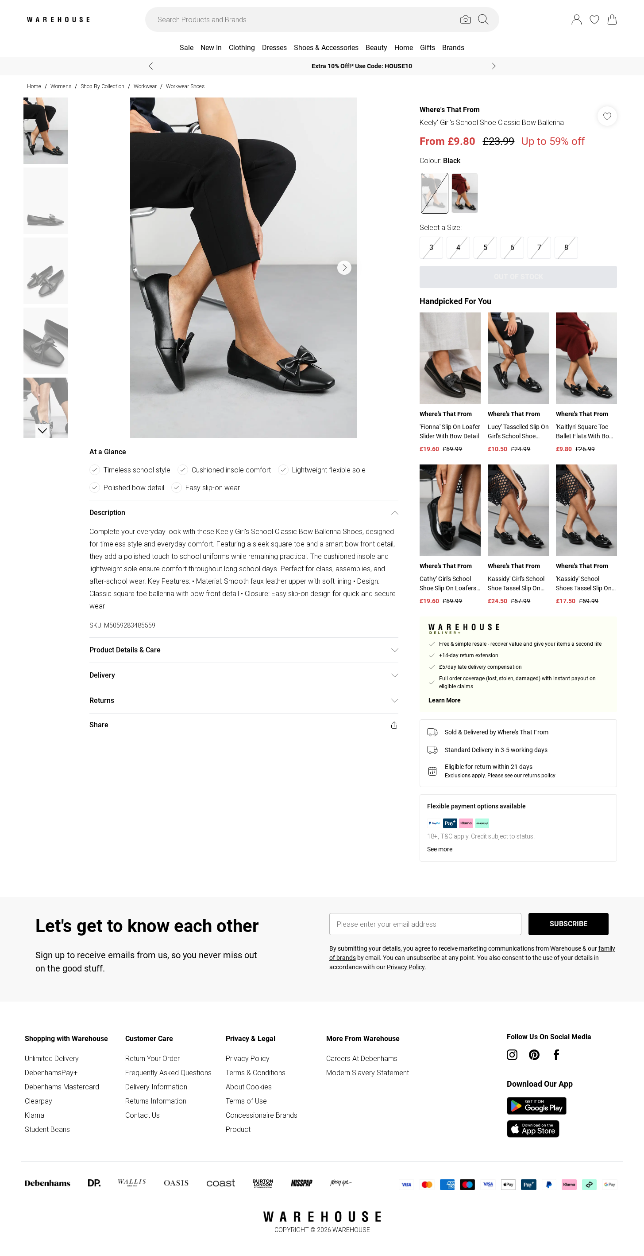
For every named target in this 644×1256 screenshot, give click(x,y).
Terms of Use (246, 1100)
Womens (60, 86)
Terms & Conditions (255, 1072)
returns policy (539, 775)
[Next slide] (493, 66)
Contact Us (142, 1115)
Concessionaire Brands (261, 1115)
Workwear (145, 86)
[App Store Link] (537, 1117)
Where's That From (450, 109)
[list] (243, 268)
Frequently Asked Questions (168, 1072)
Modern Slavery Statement (367, 1072)
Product (238, 1129)
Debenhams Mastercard (62, 1086)
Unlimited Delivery (52, 1058)
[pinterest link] (534, 1054)
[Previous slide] (150, 66)
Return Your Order (152, 1058)
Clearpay (38, 1100)
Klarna (34, 1115)
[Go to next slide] (344, 268)
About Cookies (249, 1086)
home (34, 86)
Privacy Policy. (406, 967)
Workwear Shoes (185, 86)
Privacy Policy (248, 1058)
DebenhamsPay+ (51, 1072)
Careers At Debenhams (361, 1058)
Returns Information (155, 1100)
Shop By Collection (102, 86)
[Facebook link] (556, 1054)
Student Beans (47, 1129)
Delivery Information (156, 1086)
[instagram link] (512, 1054)
